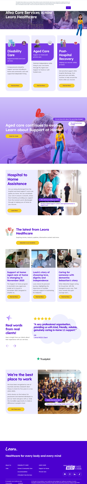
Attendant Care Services (25, 475)
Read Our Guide (13, 136)
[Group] (70, 474)
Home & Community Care (25, 468)
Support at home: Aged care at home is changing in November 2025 (17, 276)
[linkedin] (75, 474)
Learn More (14, 210)
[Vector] (65, 474)
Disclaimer (20, 483)
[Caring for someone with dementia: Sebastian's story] (69, 258)
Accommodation (22, 472)
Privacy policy (9, 483)
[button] (7, 346)
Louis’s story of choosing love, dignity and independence (41, 276)
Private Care (42, 472)
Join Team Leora (16, 409)
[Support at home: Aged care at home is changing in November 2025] (18, 258)
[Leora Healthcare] (12, 449)
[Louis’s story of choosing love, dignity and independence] (43, 258)
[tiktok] (79, 474)
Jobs (7, 468)
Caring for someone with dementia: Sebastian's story (68, 276)
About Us (8, 465)
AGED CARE (42, 465)
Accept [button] (68, 7)
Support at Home (44, 468)
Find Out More (15, 85)
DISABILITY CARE (23, 465)
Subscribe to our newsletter (27, 243)
